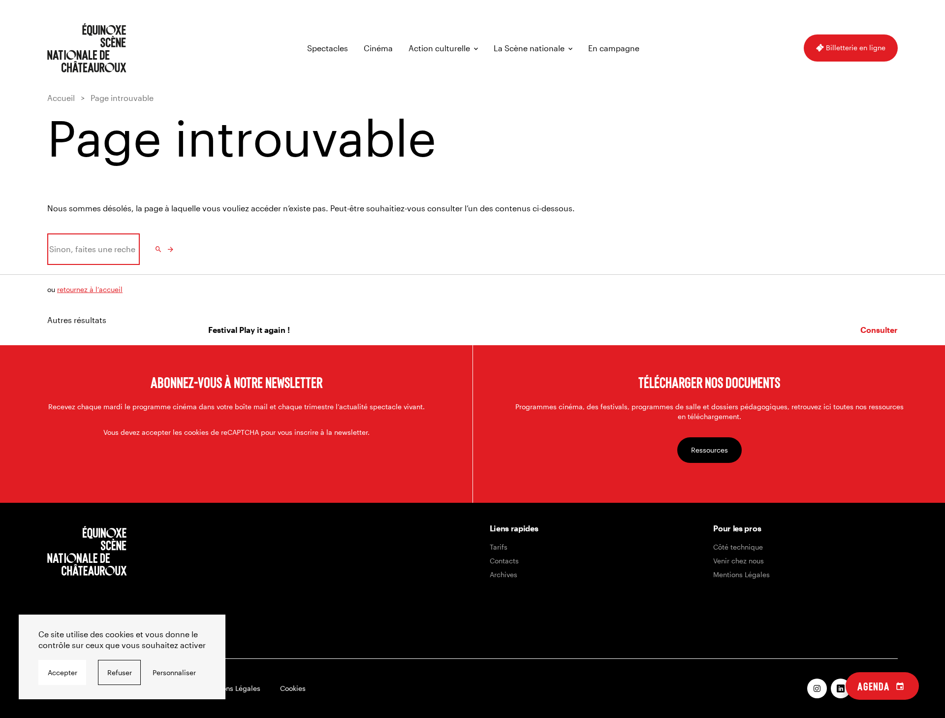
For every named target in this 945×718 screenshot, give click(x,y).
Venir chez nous (738, 560)
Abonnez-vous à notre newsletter (236, 382)
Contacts (504, 560)
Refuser (119, 672)
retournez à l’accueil (90, 289)
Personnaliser (174, 672)
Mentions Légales (741, 574)
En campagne (613, 48)
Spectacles (327, 48)
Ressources (709, 450)
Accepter (62, 672)
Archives (503, 574)
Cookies (293, 688)
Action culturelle (439, 48)
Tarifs (498, 547)
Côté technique (738, 547)
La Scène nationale (529, 48)
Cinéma (378, 48)
